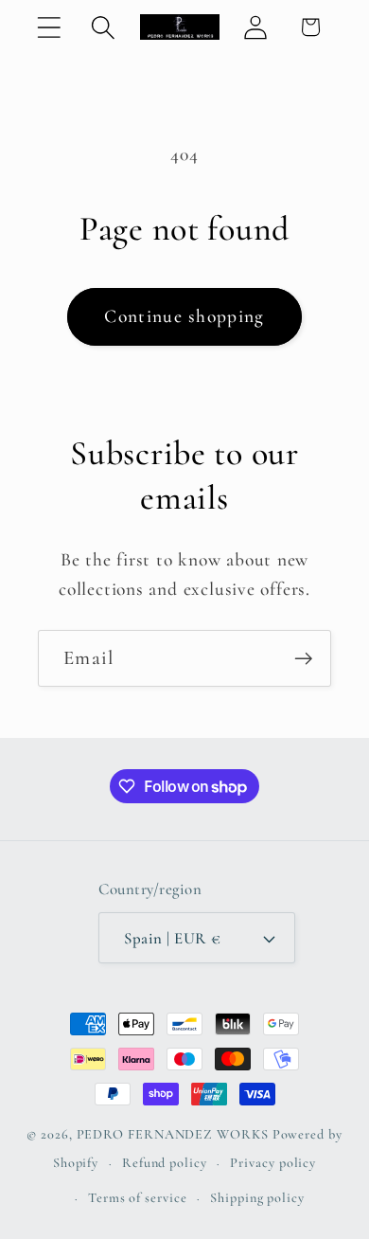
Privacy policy (273, 1163)
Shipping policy (257, 1198)
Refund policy (164, 1163)
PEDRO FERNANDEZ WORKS (173, 1134)
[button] (49, 27)
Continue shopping (184, 316)
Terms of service (137, 1198)
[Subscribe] (303, 659)
